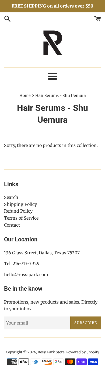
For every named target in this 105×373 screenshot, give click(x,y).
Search (11, 197)
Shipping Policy (20, 204)
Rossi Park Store (51, 352)
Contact (12, 225)
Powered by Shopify (82, 352)
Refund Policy (18, 211)
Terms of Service (21, 218)
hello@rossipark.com (26, 274)
